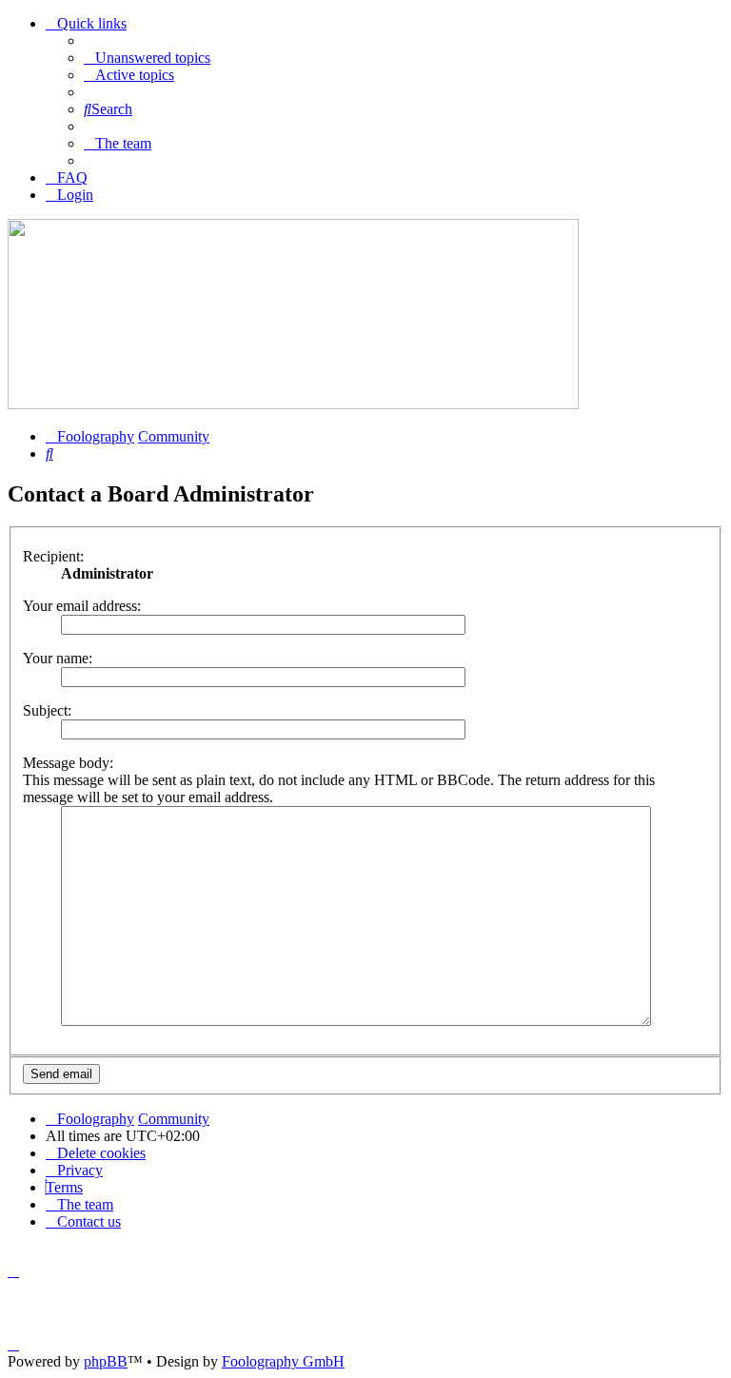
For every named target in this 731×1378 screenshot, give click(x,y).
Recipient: (53, 556)
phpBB (106, 1361)
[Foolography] (293, 404)
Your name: (57, 658)
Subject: (47, 710)
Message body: (68, 763)
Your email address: (82, 606)
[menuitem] (147, 57)
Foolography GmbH (283, 1361)
